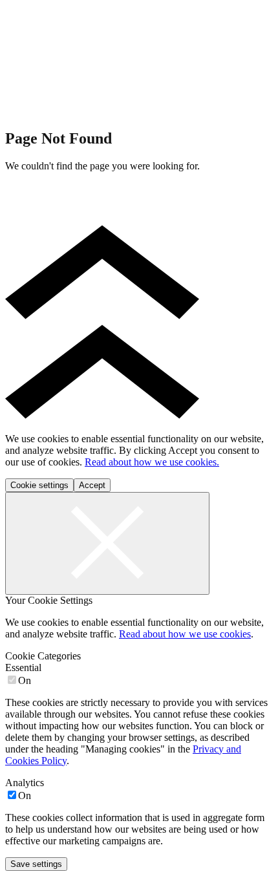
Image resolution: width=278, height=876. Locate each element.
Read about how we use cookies (185, 633)
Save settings (36, 864)
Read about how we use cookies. (152, 461)
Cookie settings (39, 485)
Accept (92, 485)
